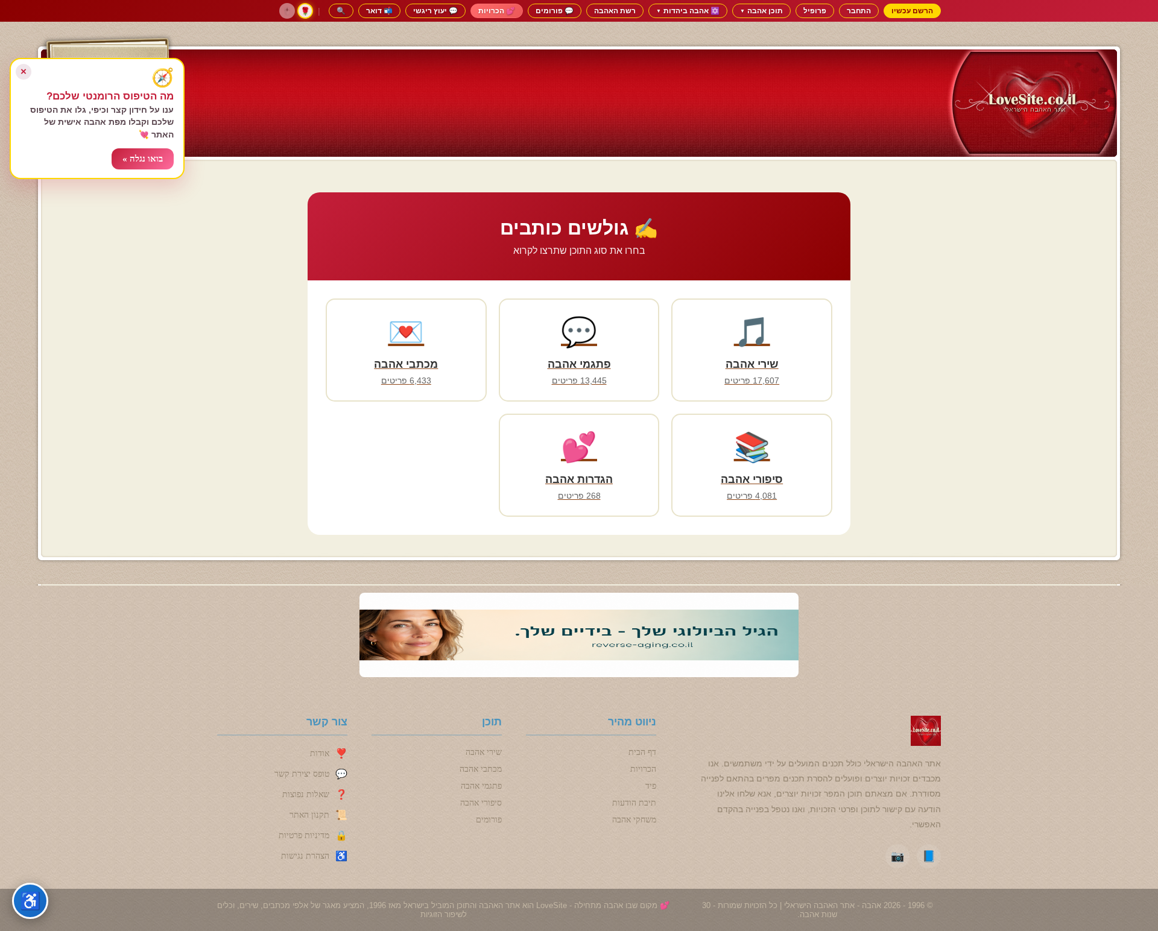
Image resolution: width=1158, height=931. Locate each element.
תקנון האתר (309, 814)
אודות (319, 753)
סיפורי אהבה (481, 802)
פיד (650, 786)
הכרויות (643, 769)
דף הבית (642, 752)
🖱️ (287, 11)
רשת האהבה (615, 10)
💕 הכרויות (496, 10)
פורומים (489, 819)
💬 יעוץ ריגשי (435, 10)
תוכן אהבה (761, 10)
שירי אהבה (484, 752)
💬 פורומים (555, 10)
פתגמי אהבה (481, 786)
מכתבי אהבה (481, 769)
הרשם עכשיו (912, 10)
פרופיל (814, 10)
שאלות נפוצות (305, 794)
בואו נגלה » (142, 158)
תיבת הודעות (634, 802)
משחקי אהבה (634, 819)
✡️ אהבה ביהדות (688, 10)
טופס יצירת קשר (301, 773)
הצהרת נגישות (305, 855)
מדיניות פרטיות (304, 835)
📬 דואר (379, 10)
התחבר (859, 10)
